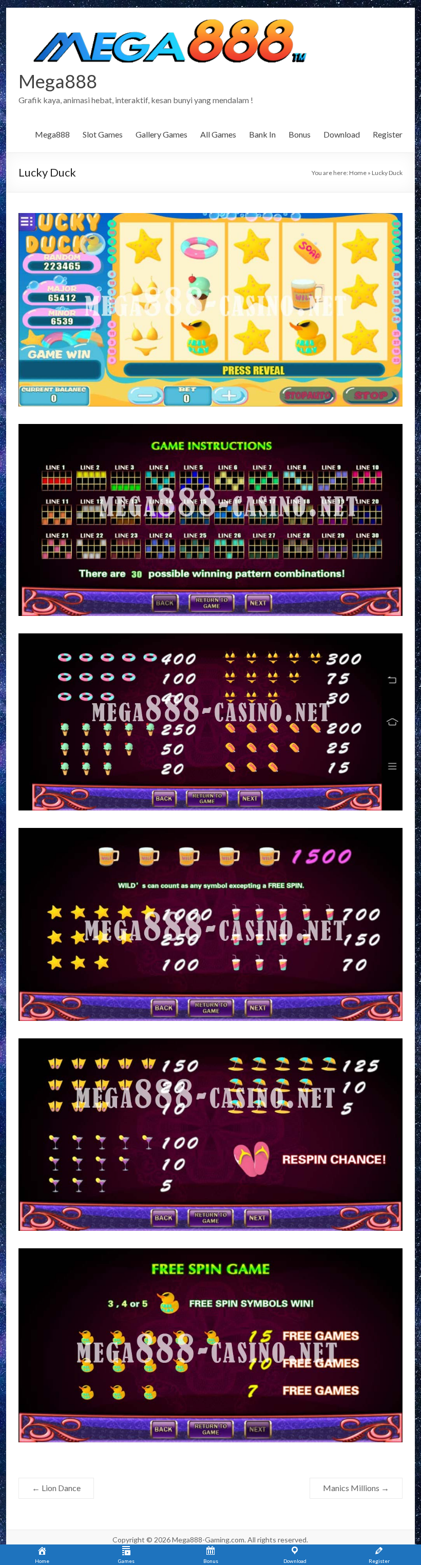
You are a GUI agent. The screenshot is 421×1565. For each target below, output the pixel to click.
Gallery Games (161, 134)
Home (358, 173)
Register (388, 134)
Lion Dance (56, 1488)
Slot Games (103, 134)
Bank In (262, 134)
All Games (218, 134)
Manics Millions (356, 1488)
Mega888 (57, 81)
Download (341, 134)
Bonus (300, 134)
